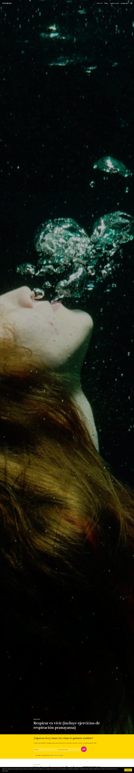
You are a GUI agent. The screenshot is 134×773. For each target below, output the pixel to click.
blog (106, 3)
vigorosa (7, 3)
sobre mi (99, 3)
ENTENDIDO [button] (128, 770)
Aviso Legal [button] (5, 770)
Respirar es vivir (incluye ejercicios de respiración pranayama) (67, 725)
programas (124, 3)
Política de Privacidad (56, 755)
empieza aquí (114, 3)
